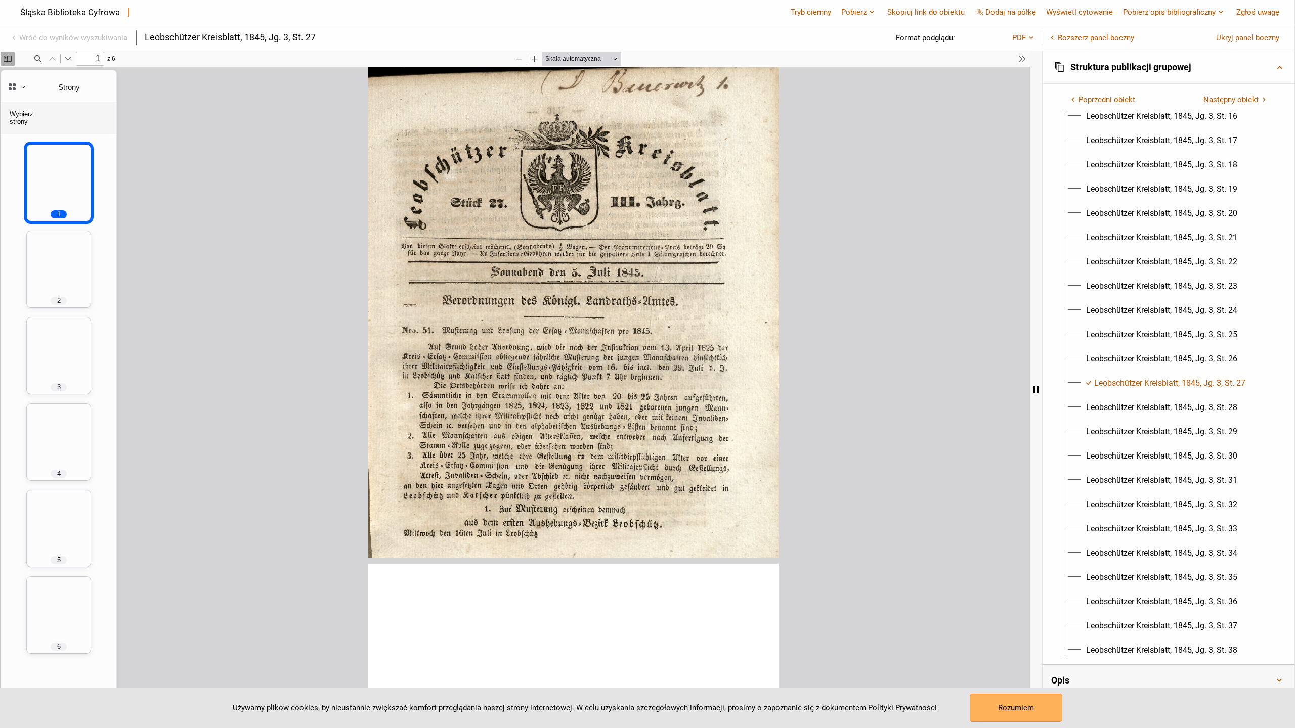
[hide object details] (1036, 389)
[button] (1168, 67)
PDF (1019, 37)
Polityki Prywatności (902, 707)
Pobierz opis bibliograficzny (1169, 12)
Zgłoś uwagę (1257, 12)
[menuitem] (1161, 116)
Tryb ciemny (811, 12)
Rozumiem (1016, 707)
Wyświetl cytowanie (1079, 12)
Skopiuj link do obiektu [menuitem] (926, 12)
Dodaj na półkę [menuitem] (1010, 12)
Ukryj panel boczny (1247, 37)
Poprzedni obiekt (1106, 99)
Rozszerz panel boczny (1096, 37)
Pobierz (854, 12)
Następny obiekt (1231, 99)
